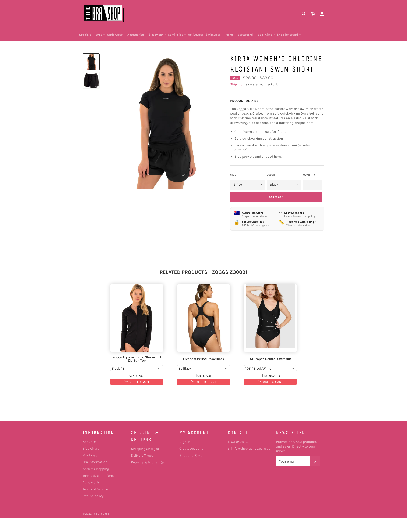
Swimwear (213, 34)
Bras (99, 34)
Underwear (115, 34)
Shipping (236, 84)
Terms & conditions (98, 476)
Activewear (196, 34)
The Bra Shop (101, 513)
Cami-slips (176, 34)
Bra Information (95, 462)
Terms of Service (95, 489)
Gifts (269, 34)
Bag (260, 34)
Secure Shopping (96, 469)
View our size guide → (299, 225)
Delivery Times (142, 455)
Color (271, 174)
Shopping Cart (190, 455)
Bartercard (246, 34)
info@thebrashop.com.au (250, 448)
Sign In (184, 442)
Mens (229, 34)
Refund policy (93, 496)
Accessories (136, 34)
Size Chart (91, 448)
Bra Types (90, 455)
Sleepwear (156, 34)
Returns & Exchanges (148, 462)
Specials (85, 34)
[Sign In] (322, 14)
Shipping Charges (145, 449)
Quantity (309, 174)
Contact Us (91, 482)
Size (233, 174)
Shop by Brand (288, 34)
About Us (89, 442)
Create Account (191, 448)
